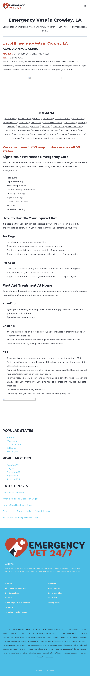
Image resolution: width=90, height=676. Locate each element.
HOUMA (35, 126)
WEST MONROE (58, 138)
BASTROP (48, 118)
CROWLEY (36, 122)
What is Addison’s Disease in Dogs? (20, 499)
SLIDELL (16, 138)
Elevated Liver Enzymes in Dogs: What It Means (26, 511)
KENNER (46, 126)
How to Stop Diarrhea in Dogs (17, 505)
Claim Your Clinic (55, 593)
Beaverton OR (13, 472)
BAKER (36, 118)
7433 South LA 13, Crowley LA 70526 (31, 54)
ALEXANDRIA (24, 118)
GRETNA (11, 126)
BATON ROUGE (62, 118)
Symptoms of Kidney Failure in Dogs (21, 517)
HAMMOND (23, 126)
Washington (13, 451)
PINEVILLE (51, 134)
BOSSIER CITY (10, 122)
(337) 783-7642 (15, 58)
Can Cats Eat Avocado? (14, 492)
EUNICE (82, 122)
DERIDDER (70, 122)
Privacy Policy (54, 603)
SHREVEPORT (77, 134)
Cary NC (11, 468)
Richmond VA (13, 479)
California (11, 448)
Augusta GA (12, 475)
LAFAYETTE (58, 126)
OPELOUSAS (37, 134)
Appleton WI (13, 465)
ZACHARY (73, 138)
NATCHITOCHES (69, 130)
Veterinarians (54, 588)
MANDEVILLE (12, 130)
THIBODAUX (41, 138)
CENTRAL (24, 122)
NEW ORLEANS (21, 134)
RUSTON (63, 134)
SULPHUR (27, 138)
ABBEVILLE (10, 118)
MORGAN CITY (51, 130)
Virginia (10, 437)
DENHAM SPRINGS (52, 122)
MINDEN (25, 130)
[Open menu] (85, 6)
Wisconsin (12, 441)
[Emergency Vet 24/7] (14, 6)
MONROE (37, 130)
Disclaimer (52, 598)
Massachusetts (14, 444)
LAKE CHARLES (74, 126)
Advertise (52, 583)
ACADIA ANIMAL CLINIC (20, 48)
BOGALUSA (78, 118)
